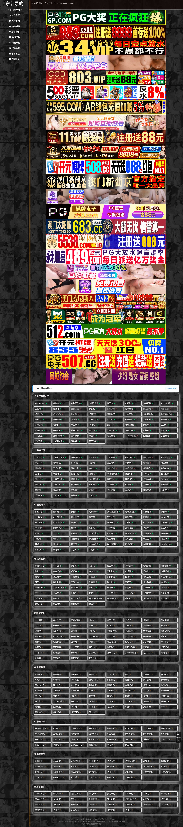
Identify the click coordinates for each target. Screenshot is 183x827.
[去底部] (178, 740)
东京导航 (14, 3)
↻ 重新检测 (171, 388)
